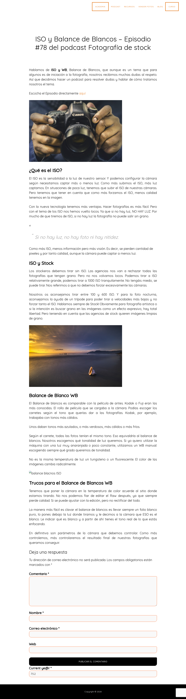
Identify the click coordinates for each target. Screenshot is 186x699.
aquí (82, 93)
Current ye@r (40, 668)
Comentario (39, 574)
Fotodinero (29, 7)
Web (32, 644)
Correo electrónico (44, 628)
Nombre (36, 613)
